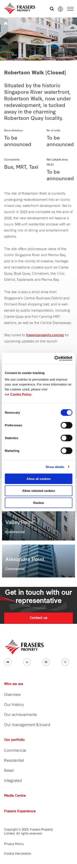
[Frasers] (17, 8)
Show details (55, 467)
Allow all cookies (38, 478)
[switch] (66, 425)
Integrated (13, 781)
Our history (14, 705)
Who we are (13, 684)
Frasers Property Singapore (5, 23)
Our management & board (27, 725)
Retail (9, 771)
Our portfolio (14, 740)
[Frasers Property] (24, 647)
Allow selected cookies (38, 490)
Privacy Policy (14, 844)
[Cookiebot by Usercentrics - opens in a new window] (54, 358)
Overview (12, 695)
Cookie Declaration (17, 853)
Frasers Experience (20, 811)
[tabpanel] (38, 39)
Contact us (38, 618)
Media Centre (15, 795)
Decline (38, 503)
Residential (14, 761)
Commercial (15, 751)
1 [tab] (7, 54)
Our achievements (20, 715)
